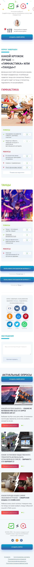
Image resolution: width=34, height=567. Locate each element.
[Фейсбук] (21, 540)
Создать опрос (17, 547)
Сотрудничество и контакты (22, 557)
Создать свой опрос (17, 37)
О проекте (7, 557)
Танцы (19, 285)
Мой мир (18, 320)
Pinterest (26, 320)
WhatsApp (24, 328)
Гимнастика (19, 274)
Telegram (9, 328)
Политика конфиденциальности (17, 561)
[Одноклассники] (17, 540)
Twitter (17, 328)
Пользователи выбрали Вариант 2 (17, 268)
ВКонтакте (17, 312)
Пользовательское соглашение (17, 559)
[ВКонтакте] (12, 540)
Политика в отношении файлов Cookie (17, 563)
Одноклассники (9, 320)
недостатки (17, 172)
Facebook (24, 312)
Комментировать (12, 359)
